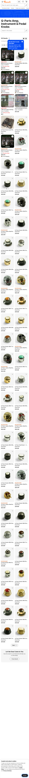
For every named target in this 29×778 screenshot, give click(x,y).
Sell (19, 1)
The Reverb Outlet (5, 8)
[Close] (22, 41)
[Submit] (26, 30)
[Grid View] (24, 38)
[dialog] (14, 768)
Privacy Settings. (7, 770)
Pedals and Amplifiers (20, 8)
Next (13, 645)
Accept (24, 775)
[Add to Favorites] (9, 38)
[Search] (26, 5)
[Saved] (23, 1)
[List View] (26, 38)
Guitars (12, 8)
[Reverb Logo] (7, 2)
